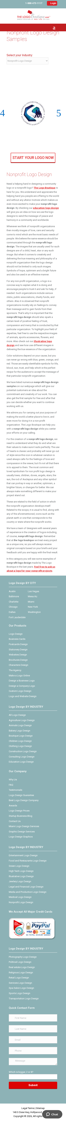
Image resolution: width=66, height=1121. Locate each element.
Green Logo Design (19, 866)
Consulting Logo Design (21, 756)
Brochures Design (18, 660)
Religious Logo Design (21, 972)
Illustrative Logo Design (21, 876)
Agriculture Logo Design (22, 720)
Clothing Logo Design (20, 746)
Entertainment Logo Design (23, 855)
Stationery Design (18, 649)
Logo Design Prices (19, 810)
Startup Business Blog (20, 816)
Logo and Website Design (22, 696)
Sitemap (40, 1108)
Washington (34, 612)
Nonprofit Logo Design (21, 902)
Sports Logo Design (19, 993)
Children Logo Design (20, 741)
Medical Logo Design (20, 897)
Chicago (13, 606)
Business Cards (17, 639)
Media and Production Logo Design (27, 892)
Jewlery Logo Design (20, 881)
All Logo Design (17, 715)
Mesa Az (32, 596)
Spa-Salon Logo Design (21, 988)
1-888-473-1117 (33, 3)
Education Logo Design (21, 761)
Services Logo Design (20, 983)
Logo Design (16, 634)
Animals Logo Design (20, 725)
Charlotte (13, 601)
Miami (31, 601)
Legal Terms (27, 1108)
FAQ (11, 784)
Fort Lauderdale (17, 617)
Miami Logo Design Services (24, 826)
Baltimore (14, 596)
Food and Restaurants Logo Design (28, 860)
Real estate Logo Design (22, 967)
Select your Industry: (20, 55)
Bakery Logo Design (19, 730)
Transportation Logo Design (24, 998)
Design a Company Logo (22, 686)
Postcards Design (18, 644)
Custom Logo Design (20, 691)
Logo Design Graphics (21, 836)
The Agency (15, 670)
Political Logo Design (20, 962)
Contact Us (15, 821)
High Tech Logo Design (21, 871)
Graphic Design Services (22, 831)
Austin (12, 591)
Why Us (13, 779)
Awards (13, 805)
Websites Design (18, 654)
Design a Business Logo (22, 680)
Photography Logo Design (23, 957)
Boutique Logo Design (21, 735)
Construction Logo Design (23, 751)
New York (33, 606)
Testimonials (15, 790)
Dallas (12, 612)
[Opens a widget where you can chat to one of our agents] (52, 1114)
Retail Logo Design (19, 977)
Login (52, 3)
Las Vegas (33, 591)
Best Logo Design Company (23, 800)
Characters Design (18, 665)
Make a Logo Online (19, 675)
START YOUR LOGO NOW (33, 157)
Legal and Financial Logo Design (26, 886)
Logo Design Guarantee (21, 795)
